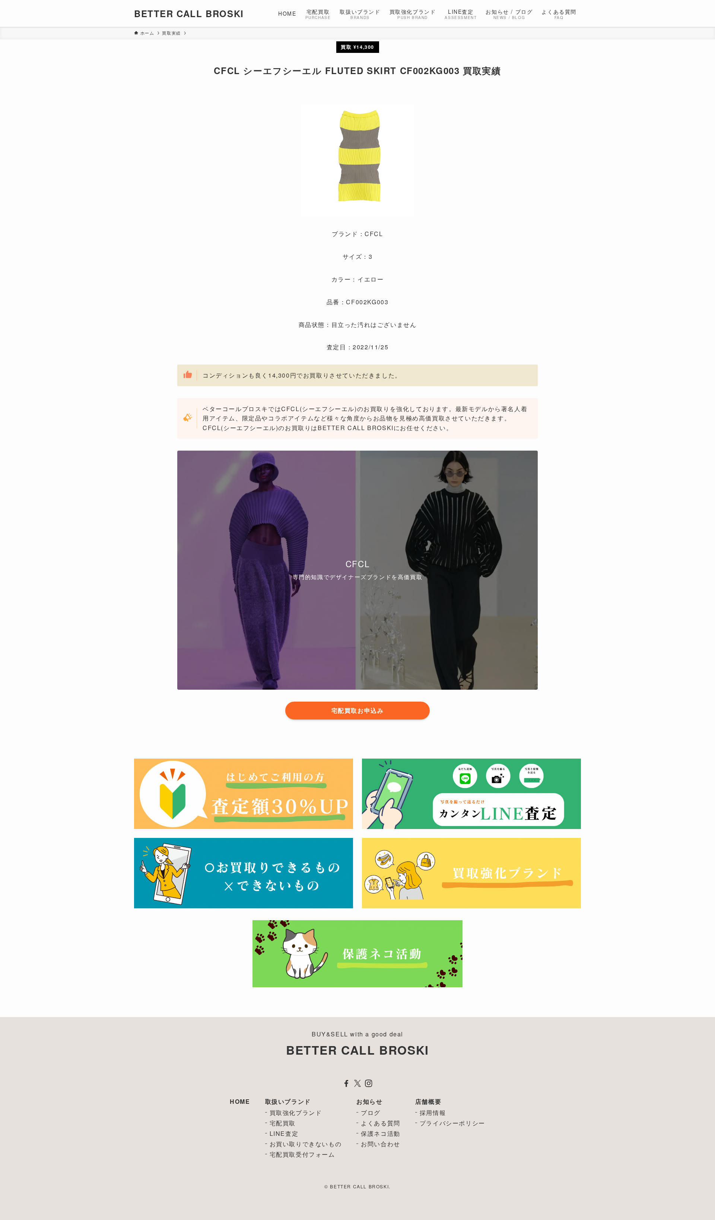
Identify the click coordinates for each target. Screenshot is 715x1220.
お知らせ (369, 1101)
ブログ (371, 1112)
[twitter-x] (357, 1083)
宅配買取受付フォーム (302, 1154)
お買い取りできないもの (306, 1144)
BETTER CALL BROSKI (189, 13)
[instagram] (368, 1083)
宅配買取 (283, 1123)
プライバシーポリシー (452, 1123)
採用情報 (433, 1112)
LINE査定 (284, 1133)
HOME (240, 1101)
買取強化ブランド (296, 1112)
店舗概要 (428, 1101)
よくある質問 (380, 1123)
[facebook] (346, 1083)
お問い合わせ (380, 1144)
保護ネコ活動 (380, 1133)
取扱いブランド (288, 1101)
